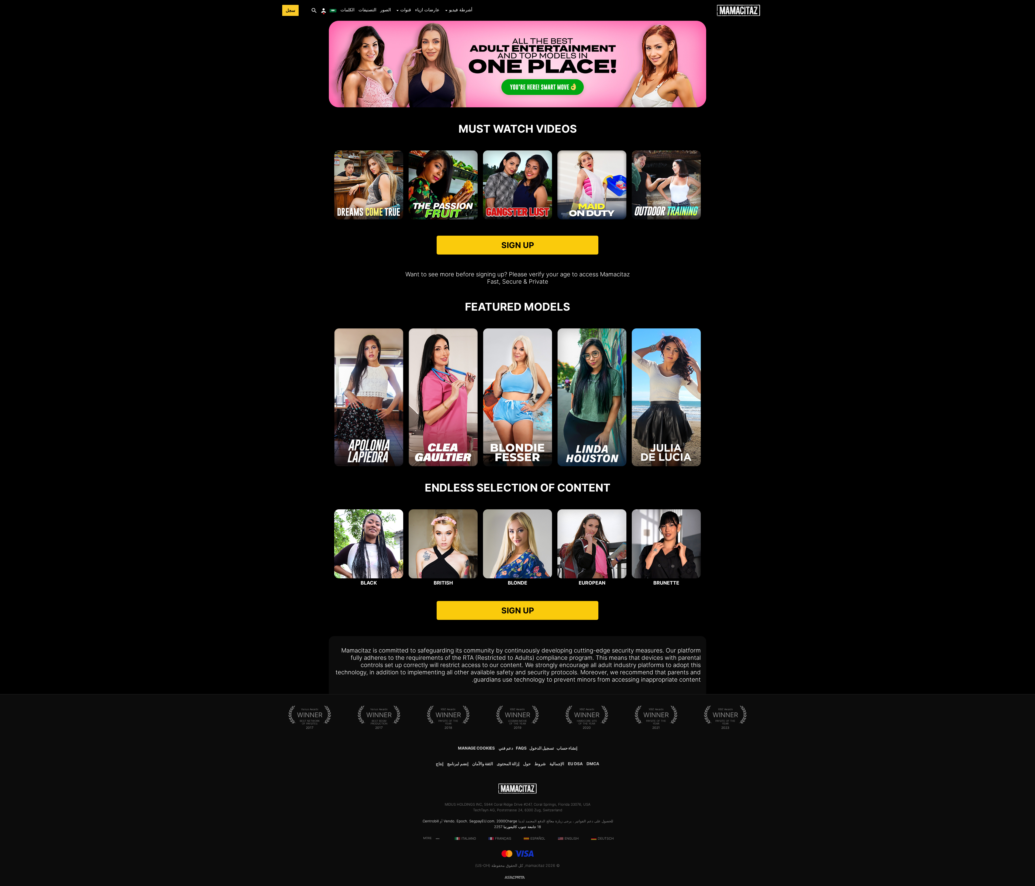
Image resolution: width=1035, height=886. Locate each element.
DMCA (592, 763)
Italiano (468, 838)
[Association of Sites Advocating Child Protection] (511, 877)
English (572, 838)
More (427, 838)
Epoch (462, 821)
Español (537, 838)
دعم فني (506, 748)
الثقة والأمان (482, 763)
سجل (290, 10)
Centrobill (431, 821)
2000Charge (506, 821)
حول (527, 763)
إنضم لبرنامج (457, 763)
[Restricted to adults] (524, 877)
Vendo (449, 821)
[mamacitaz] (738, 10)
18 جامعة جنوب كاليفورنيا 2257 (517, 827)
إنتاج (439, 763)
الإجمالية (557, 763)
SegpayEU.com (481, 821)
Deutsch (606, 838)
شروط (540, 763)
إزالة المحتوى (508, 763)
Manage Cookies (476, 748)
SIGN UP (517, 245)
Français (503, 838)
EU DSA (575, 763)
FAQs (521, 748)
